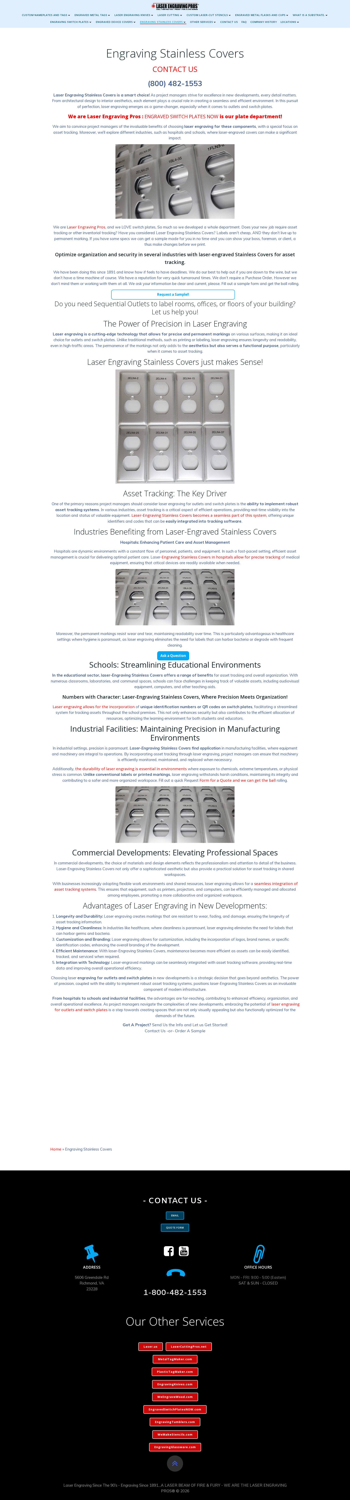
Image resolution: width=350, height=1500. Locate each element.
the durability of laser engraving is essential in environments (131, 768)
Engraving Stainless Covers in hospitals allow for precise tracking (221, 557)
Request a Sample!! (173, 294)
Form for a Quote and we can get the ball (238, 780)
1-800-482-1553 (175, 1293)
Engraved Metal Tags (91, 15)
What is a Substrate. (309, 15)
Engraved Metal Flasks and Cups (260, 15)
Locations (288, 22)
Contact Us (229, 22)
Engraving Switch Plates (69, 22)
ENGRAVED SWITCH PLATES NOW (181, 116)
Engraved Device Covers (114, 22)
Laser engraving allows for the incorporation (94, 706)
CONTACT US (175, 69)
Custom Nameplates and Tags (44, 15)
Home (55, 1149)
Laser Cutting (168, 15)
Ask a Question (173, 655)
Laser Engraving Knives (132, 15)
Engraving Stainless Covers (161, 22)
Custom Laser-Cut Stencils (207, 15)
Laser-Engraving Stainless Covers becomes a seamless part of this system (198, 515)
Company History (263, 22)
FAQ (244, 22)
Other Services (201, 22)
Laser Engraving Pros (86, 227)
